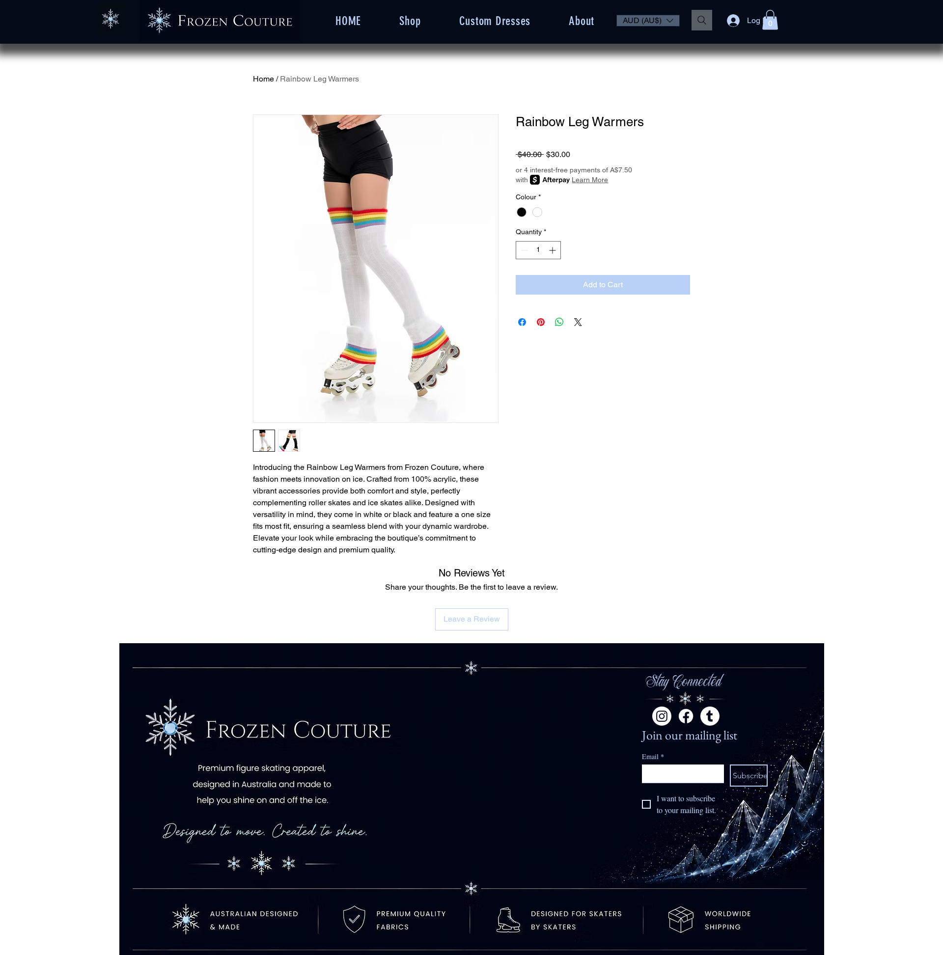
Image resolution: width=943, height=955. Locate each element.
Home (263, 78)
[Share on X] (578, 322)
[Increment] (553, 250)
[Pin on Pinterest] (541, 322)
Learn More (590, 180)
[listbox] (648, 21)
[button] (648, 21)
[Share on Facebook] (522, 322)
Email (653, 756)
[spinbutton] (538, 250)
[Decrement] (523, 250)
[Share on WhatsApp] (559, 322)
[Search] (702, 20)
